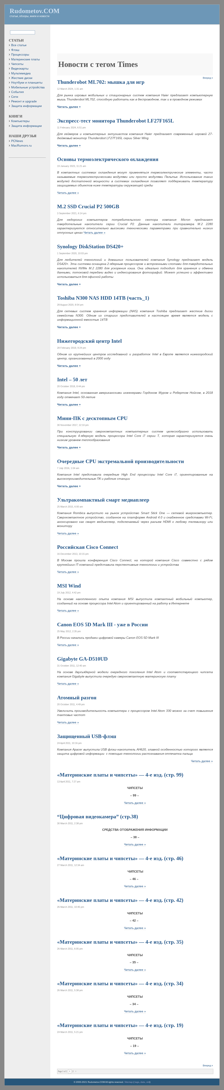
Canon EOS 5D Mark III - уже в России (102, 624)
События (17, 92)
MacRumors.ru (21, 145)
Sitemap (128, 1082)
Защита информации (26, 106)
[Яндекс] (13, 32)
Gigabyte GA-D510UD (82, 659)
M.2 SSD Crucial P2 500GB (88, 206)
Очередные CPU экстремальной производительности (120, 461)
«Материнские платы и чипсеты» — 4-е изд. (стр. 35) (120, 942)
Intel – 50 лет (72, 379)
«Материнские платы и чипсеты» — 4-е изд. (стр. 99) (120, 775)
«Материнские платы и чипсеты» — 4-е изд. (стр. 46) (120, 858)
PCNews (17, 141)
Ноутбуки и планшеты (26, 82)
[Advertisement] (136, 41)
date (142, 1082)
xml (148, 1082)
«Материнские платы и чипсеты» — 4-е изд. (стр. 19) (120, 1025)
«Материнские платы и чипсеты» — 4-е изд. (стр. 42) (120, 900)
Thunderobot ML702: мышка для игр (100, 82)
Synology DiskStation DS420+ (90, 246)
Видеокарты (19, 68)
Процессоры (20, 54)
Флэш (15, 50)
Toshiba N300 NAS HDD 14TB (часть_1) (103, 298)
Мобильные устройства (28, 87)
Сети (14, 96)
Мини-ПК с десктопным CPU (92, 418)
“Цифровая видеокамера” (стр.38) (97, 816)
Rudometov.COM (35, 10)
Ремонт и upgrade (24, 101)
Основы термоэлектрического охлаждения (107, 159)
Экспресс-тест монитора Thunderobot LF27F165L (115, 121)
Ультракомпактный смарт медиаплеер (103, 500)
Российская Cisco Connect (87, 547)
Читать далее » (69, 106)
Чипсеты (17, 64)
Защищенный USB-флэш (86, 736)
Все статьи (18, 45)
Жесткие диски (21, 78)
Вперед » (208, 78)
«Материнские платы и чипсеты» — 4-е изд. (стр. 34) (120, 983)
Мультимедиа (21, 73)
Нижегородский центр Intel (89, 341)
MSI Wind (69, 586)
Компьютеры (20, 121)
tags (137, 1082)
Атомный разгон (76, 697)
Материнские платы (25, 59)
